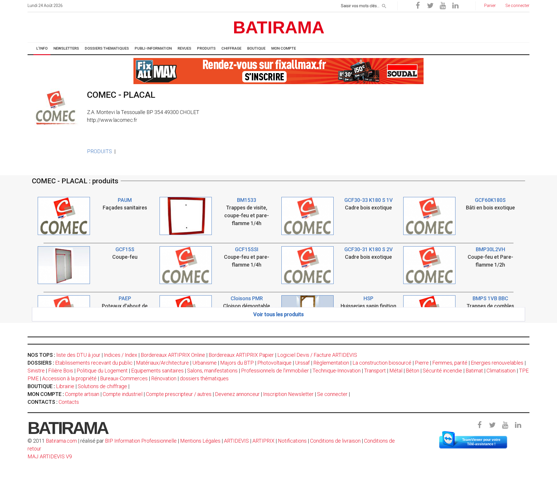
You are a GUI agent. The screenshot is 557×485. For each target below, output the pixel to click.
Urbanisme (204, 363)
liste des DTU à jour (78, 355)
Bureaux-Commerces (124, 378)
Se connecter (332, 394)
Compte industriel (122, 394)
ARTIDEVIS (236, 441)
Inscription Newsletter (288, 394)
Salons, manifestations (212, 371)
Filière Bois (60, 371)
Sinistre (36, 371)
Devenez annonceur (237, 394)
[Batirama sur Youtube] (443, 6)
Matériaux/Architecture (162, 363)
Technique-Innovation (336, 371)
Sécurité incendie (442, 371)
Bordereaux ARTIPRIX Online (173, 355)
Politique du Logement (102, 371)
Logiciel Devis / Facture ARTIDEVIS (317, 355)
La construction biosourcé (381, 363)
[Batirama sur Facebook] (418, 6)
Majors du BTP (237, 363)
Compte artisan (82, 394)
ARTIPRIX (263, 441)
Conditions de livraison (335, 441)
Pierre (422, 363)
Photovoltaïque (274, 363)
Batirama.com (61, 441)
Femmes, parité (449, 363)
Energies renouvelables (497, 363)
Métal (395, 371)
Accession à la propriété (69, 378)
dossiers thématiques (204, 378)
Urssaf (302, 363)
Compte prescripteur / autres (178, 394)
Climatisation (501, 371)
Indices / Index (120, 355)
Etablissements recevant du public (94, 363)
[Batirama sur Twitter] (430, 6)
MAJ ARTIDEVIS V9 (50, 456)
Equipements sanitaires (157, 371)
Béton (412, 371)
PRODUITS (99, 151)
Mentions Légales (200, 441)
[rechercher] (384, 5)
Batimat (474, 371)
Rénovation (163, 378)
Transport (375, 371)
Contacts (69, 402)
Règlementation (331, 363)
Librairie (65, 386)
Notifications (293, 441)
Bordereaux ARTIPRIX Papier (241, 355)
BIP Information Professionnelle (141, 441)
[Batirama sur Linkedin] (455, 6)
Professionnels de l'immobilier (275, 371)
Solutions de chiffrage (102, 386)
